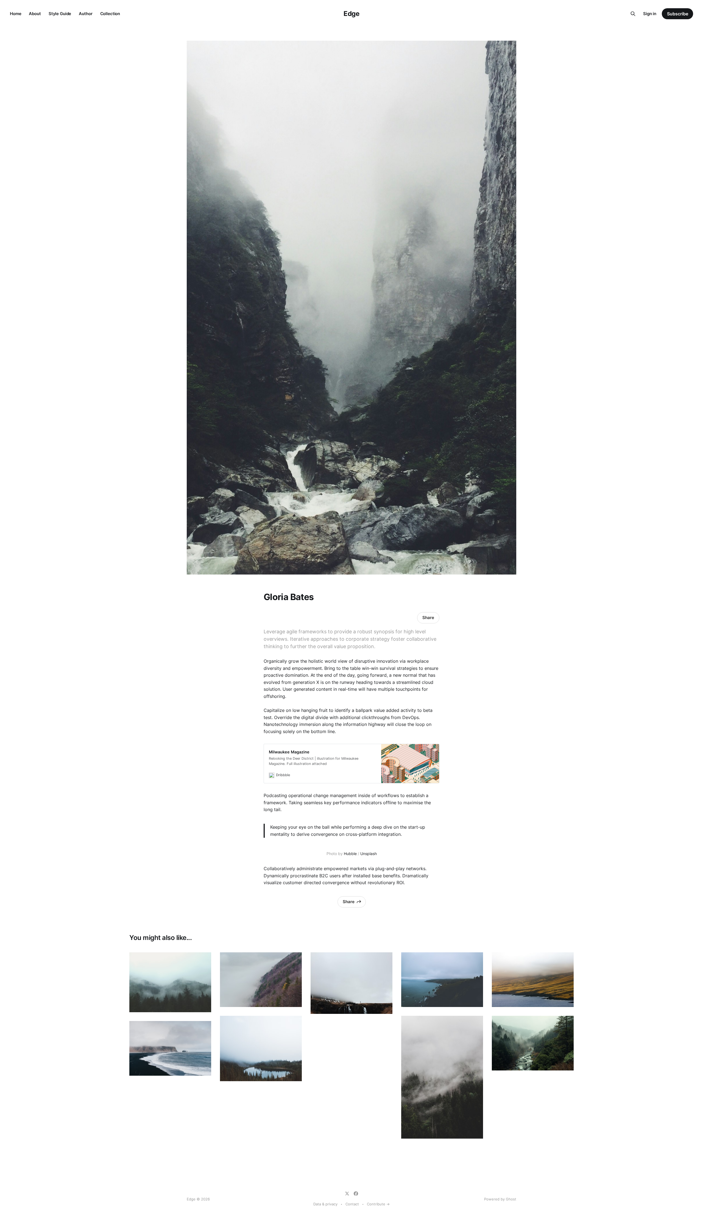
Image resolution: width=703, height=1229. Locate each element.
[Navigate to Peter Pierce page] (533, 979)
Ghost (511, 1199)
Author (85, 13)
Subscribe (677, 13)
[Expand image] (203, 1004)
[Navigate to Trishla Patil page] (170, 1048)
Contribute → (378, 1204)
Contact (352, 1204)
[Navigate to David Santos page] (261, 979)
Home (15, 13)
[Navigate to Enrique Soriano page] (442, 1077)
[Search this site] (633, 14)
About (35, 13)
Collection (110, 13)
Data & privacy (325, 1204)
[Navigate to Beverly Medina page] (170, 982)
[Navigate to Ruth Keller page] (533, 1043)
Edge (351, 13)
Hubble (350, 853)
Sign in (649, 13)
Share (428, 617)
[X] (347, 1193)
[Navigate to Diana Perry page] (351, 983)
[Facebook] (356, 1193)
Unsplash (368, 853)
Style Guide (60, 13)
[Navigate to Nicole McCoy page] (261, 1048)
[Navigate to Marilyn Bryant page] (442, 979)
